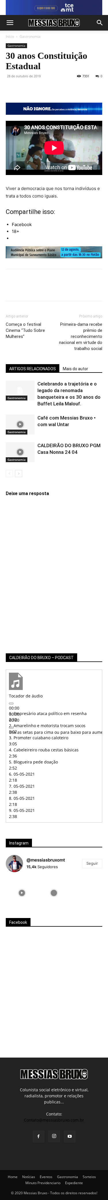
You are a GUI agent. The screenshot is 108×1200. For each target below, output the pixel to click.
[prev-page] (9, 473)
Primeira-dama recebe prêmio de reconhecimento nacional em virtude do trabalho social (80, 336)
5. (33, 762)
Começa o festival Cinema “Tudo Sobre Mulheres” (25, 330)
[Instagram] (54, 1136)
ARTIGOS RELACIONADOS (32, 368)
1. (48, 713)
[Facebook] (11, 89)
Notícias (28, 1176)
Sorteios (89, 1176)
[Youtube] (69, 1136)
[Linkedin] (64, 89)
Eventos (46, 1176)
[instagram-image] (22, 893)
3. (38, 737)
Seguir (92, 863)
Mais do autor (75, 368)
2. (47, 725)
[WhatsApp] (51, 89)
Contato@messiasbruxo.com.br (54, 1120)
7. (22, 786)
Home (13, 1176)
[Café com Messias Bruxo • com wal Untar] (20, 425)
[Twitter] (25, 89)
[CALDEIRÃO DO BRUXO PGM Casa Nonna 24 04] (20, 452)
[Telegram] (78, 89)
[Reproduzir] (11, 703)
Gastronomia (30, 36)
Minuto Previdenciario (42, 1182)
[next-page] (18, 473)
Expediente (74, 1182)
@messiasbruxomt (45, 860)
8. (22, 798)
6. (22, 774)
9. (22, 810)
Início (10, 36)
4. (44, 750)
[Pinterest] (38, 89)
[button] (10, 23)
